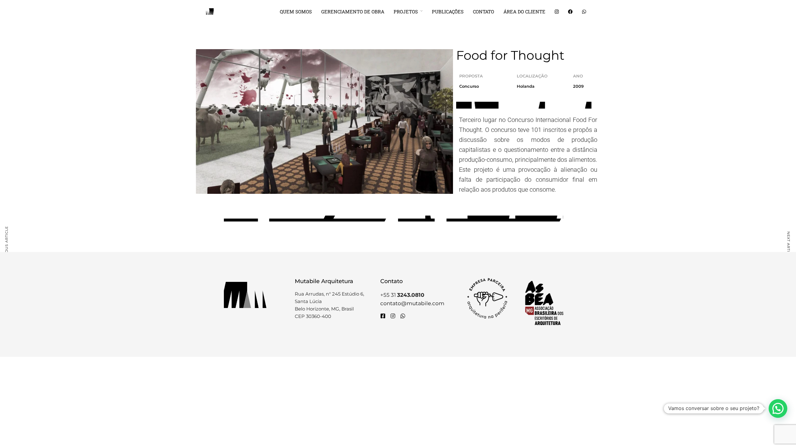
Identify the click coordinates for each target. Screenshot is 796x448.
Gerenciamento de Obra (352, 11)
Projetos (406, 11)
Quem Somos (296, 11)
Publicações (448, 11)
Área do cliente (524, 11)
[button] (778, 408)
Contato (483, 11)
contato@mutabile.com (412, 303)
